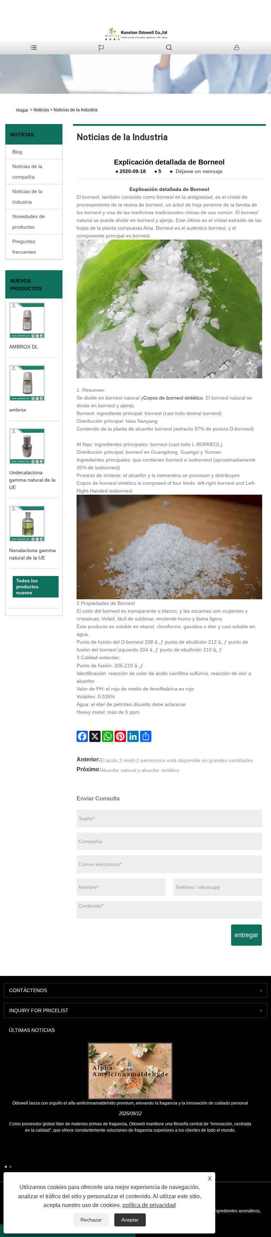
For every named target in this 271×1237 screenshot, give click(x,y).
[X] (95, 736)
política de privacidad (149, 1205)
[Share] (145, 736)
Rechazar (91, 1220)
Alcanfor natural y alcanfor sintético (140, 770)
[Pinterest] (120, 736)
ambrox (17, 410)
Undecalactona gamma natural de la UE (32, 480)
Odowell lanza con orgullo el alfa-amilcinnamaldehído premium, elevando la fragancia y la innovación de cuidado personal (130, 1103)
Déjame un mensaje (199, 171)
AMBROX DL (23, 347)
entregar (246, 935)
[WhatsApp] (107, 736)
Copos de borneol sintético (173, 398)
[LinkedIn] (133, 736)
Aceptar (130, 1220)
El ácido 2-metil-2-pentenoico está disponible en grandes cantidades (176, 760)
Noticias (41, 109)
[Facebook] (82, 736)
